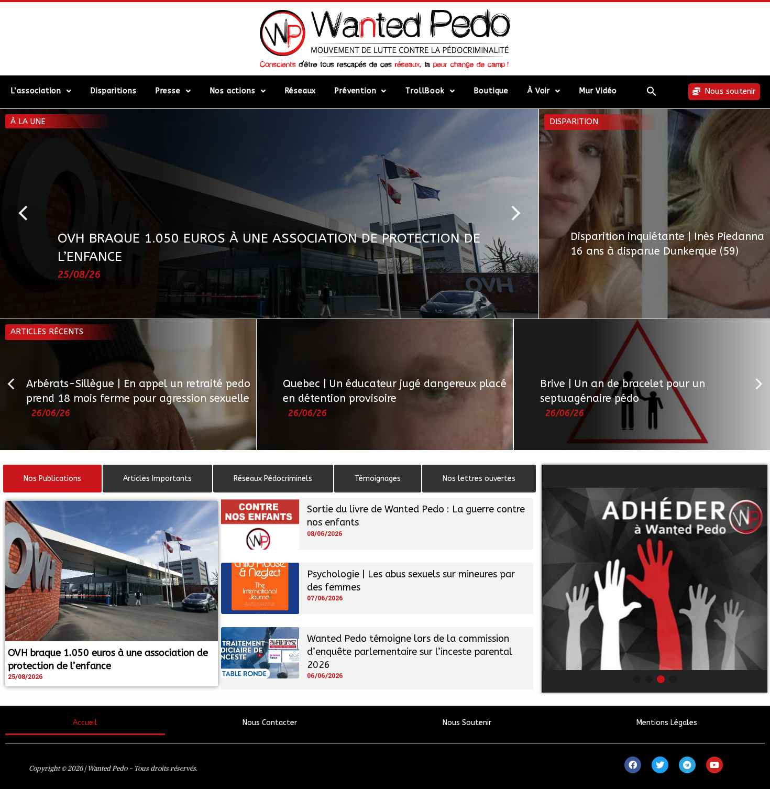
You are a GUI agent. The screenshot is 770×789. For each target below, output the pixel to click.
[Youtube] (714, 765)
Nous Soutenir (467, 722)
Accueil (85, 722)
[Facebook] (632, 765)
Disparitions (114, 90)
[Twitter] (660, 765)
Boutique (491, 90)
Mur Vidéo (598, 90)
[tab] (52, 478)
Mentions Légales (666, 722)
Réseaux (300, 90)
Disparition (573, 121)
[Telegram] (687, 765)
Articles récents (46, 331)
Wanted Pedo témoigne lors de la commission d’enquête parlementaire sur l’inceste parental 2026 (409, 652)
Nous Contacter (270, 722)
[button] (652, 91)
